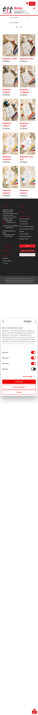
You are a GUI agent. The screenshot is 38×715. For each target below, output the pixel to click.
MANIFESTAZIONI (7, 251)
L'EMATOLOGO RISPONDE (27, 251)
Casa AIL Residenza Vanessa (26, 226)
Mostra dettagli (27, 376)
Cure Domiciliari (23, 224)
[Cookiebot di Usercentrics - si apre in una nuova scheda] (23, 321)
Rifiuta (19, 392)
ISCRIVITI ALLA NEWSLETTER (28, 255)
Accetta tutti (19, 382)
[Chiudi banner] (35, 321)
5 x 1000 (5, 263)
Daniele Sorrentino (27, 282)
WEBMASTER (10, 282)
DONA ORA (5, 258)
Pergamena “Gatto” (27, 58)
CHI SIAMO (22, 211)
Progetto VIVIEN (23, 239)
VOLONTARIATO (7, 246)
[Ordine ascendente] (28, 17)
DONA (32, 4)
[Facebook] (24, 3)
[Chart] (27, 3)
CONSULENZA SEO (18, 282)
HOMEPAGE (22, 206)
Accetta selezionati (19, 387)
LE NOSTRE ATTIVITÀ (25, 216)
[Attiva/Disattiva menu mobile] (34, 8)
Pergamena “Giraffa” (10, 58)
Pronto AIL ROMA (24, 234)
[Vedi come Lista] (20, 27)
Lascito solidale (7, 261)
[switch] (33, 358)
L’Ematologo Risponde (25, 236)
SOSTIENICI (6, 256)
